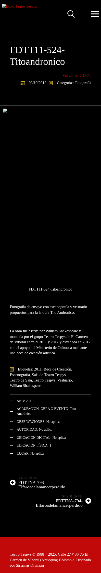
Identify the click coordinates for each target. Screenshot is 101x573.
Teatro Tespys (44, 380)
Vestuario (64, 380)
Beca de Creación (57, 369)
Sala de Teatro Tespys (49, 375)
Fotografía (83, 83)
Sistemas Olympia (30, 565)
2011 (38, 369)
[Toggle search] (71, 14)
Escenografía (20, 375)
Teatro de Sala (21, 380)
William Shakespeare (26, 385)
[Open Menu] (95, 14)
